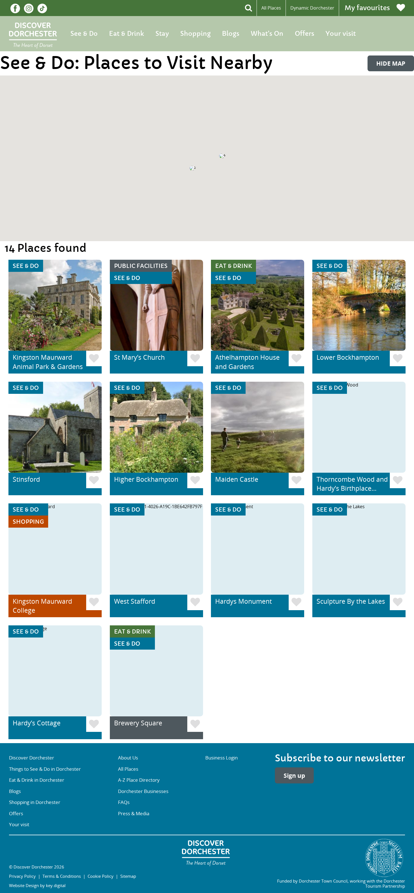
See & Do (84, 34)
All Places (271, 8)
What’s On (267, 34)
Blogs (230, 34)
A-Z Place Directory (139, 780)
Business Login (221, 757)
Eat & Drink (126, 34)
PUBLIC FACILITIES (141, 266)
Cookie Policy (100, 876)
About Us (128, 757)
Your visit (341, 34)
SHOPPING (28, 521)
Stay (162, 34)
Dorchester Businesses (143, 791)
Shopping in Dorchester (34, 802)
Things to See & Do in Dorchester (45, 769)
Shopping (195, 34)
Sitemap (128, 876)
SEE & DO (26, 266)
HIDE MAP (390, 63)
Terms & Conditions (62, 876)
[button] (288, 119)
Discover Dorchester (31, 757)
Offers (304, 34)
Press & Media (133, 813)
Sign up (294, 775)
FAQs (124, 802)
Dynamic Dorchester (312, 8)
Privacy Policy (22, 876)
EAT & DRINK (233, 266)
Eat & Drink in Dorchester (36, 780)
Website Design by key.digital (37, 885)
